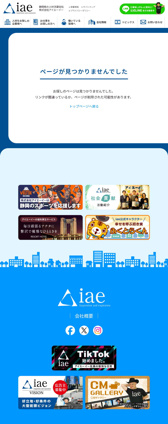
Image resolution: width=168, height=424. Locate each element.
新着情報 (75, 6)
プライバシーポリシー (80, 10)
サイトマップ (89, 6)
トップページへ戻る (84, 106)
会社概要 (84, 315)
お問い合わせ (155, 22)
